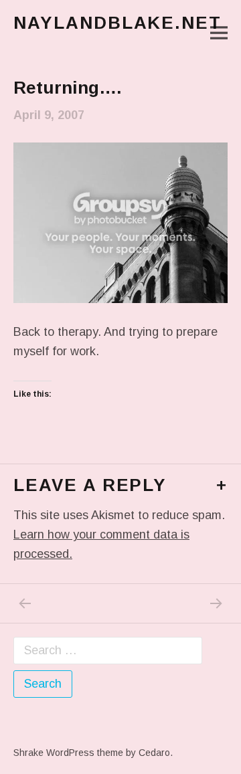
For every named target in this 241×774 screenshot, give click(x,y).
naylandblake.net (117, 23)
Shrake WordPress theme (68, 752)
